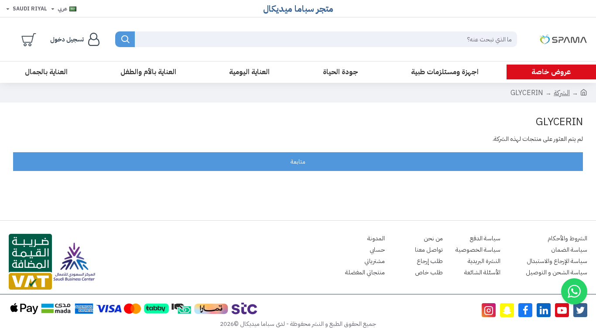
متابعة (298, 161)
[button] (574, 291)
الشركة (562, 93)
